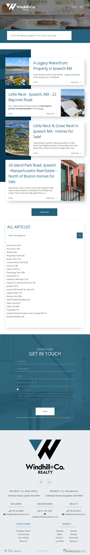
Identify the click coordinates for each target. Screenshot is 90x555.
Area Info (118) (13, 248)
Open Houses (40, 38)
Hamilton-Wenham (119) (17, 279)
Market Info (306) (14, 296)
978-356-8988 (17, 511)
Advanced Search (14, 38)
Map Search (63, 38)
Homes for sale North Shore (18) (21, 282)
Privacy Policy (32, 400)
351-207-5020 (46, 511)
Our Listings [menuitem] (23, 537)
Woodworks (45, 503)
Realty (74, 503)
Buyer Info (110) (14, 259)
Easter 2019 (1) (13, 269)
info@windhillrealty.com (75, 514)
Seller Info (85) (13, 306)
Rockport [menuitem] (74, 541)
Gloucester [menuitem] (74, 537)
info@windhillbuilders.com (17, 514)
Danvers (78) (12, 265)
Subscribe (44, 212)
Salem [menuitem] (59, 534)
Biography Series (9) (15, 255)
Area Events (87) (14, 245)
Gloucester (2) (13, 276)
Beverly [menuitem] (73, 534)
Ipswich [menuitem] (73, 531)
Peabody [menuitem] (59, 531)
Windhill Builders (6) (15, 316)
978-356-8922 (75, 511)
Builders (16, 503)
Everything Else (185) (16, 272)
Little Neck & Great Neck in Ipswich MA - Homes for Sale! (55, 131)
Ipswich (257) (12, 286)
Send (45, 411)
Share (35, 82)
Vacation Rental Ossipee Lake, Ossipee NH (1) (27, 313)
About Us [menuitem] (23, 541)
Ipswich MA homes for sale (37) (20, 289)
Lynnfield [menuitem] (60, 541)
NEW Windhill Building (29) (18, 299)
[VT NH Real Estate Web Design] (74, 550)
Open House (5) (13, 303)
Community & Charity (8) (17, 262)
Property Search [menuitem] (23, 531)
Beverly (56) (12, 252)
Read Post (75, 82)
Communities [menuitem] (23, 534)
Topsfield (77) (13, 310)
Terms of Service (61, 417)
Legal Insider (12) (14, 293)
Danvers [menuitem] (59, 537)
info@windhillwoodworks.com (45, 517)
